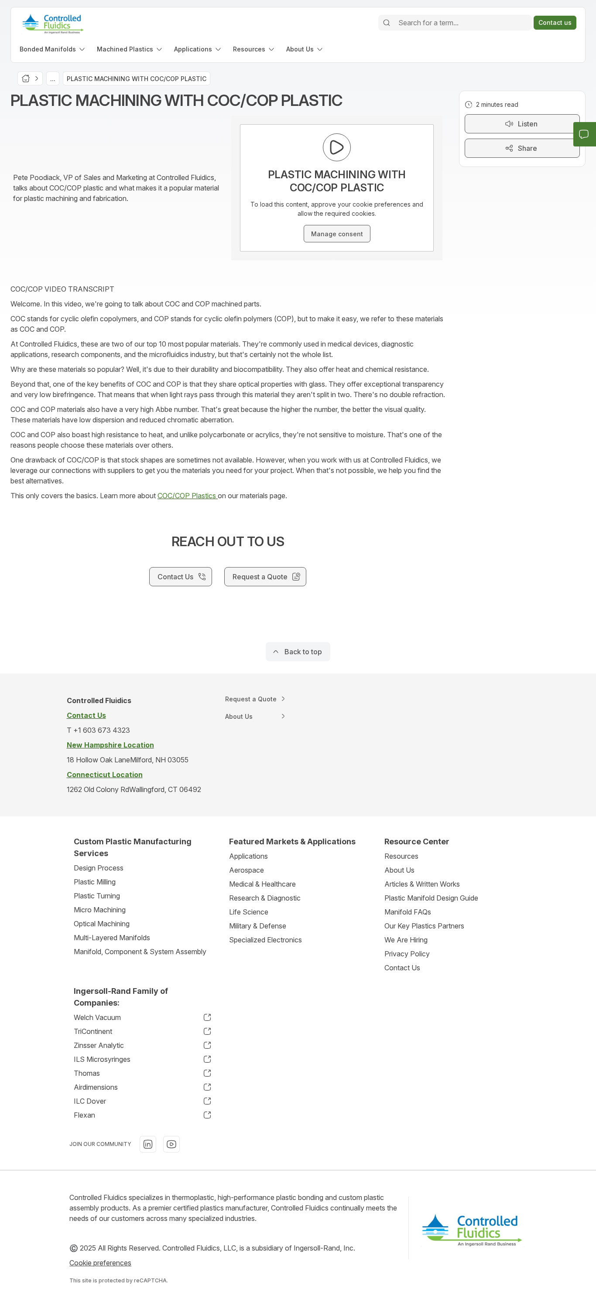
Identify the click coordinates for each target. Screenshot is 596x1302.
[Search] (386, 23)
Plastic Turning (97, 895)
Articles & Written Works (422, 884)
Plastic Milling (95, 881)
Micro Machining (100, 909)
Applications (248, 856)
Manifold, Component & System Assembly (140, 951)
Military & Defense (257, 925)
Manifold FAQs (407, 912)
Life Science (248, 912)
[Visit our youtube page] (171, 1144)
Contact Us (402, 967)
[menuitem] (53, 49)
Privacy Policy (407, 953)
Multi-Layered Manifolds (112, 937)
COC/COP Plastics (188, 495)
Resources (401, 856)
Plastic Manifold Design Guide (431, 898)
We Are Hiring (406, 939)
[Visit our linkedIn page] (148, 1144)
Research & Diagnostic (265, 898)
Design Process (98, 867)
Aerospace (246, 870)
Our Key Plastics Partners (424, 925)
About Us (399, 870)
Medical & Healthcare (262, 884)
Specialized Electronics (265, 939)
